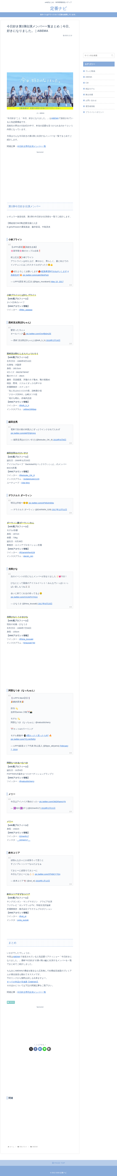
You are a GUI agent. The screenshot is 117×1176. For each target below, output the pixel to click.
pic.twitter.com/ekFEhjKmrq (23, 433)
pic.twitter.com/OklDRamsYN (52, 801)
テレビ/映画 (90, 71)
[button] (49, 1049)
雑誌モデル (90, 89)
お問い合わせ (91, 100)
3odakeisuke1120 (31, 479)
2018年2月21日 (48, 808)
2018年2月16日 (53, 340)
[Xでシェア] (31, 1049)
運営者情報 (90, 106)
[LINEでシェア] (45, 1049)
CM (87, 83)
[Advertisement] (40, 53)
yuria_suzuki (23, 920)
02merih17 (24, 836)
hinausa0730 (29, 643)
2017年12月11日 (59, 509)
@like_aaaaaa (25, 310)
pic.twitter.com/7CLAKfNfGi (23, 739)
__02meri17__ (23, 840)
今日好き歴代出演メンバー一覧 (31, 146)
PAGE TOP (59, 1163)
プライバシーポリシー (95, 112)
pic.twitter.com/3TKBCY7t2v (47, 874)
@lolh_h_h (24, 405)
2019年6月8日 (59, 440)
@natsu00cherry (26, 781)
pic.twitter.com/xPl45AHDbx (41, 503)
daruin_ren (28, 556)
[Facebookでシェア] (35, 1049)
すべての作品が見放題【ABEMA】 (23, 982)
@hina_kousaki (26, 639)
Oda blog (25, 483)
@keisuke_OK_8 (27, 475)
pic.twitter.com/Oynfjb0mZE (38, 334)
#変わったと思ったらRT (37, 735)
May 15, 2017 (57, 281)
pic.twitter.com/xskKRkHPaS (36, 275)
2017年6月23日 (45, 604)
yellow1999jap (29, 409)
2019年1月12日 (43, 881)
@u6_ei (22, 916)
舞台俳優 (89, 95)
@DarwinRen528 (27, 552)
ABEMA (55, 118)
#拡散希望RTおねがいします (53, 271)
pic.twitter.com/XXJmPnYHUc (24, 597)
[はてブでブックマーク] (40, 1049)
